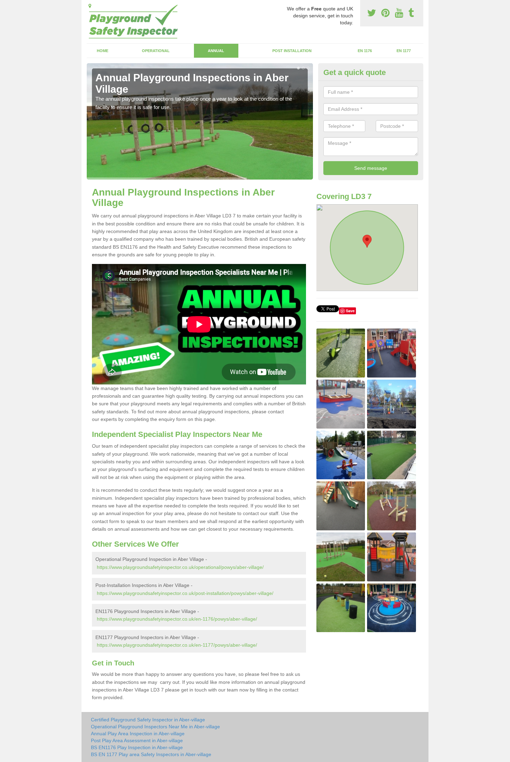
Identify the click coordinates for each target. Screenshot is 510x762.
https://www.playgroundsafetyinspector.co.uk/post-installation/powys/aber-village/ (185, 593)
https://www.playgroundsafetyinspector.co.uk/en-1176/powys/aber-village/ (177, 619)
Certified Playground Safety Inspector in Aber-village (148, 719)
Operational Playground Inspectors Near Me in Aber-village (155, 726)
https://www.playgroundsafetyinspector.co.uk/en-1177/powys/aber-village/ (177, 645)
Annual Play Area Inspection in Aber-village (138, 733)
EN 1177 (404, 51)
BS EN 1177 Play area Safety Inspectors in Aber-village (151, 754)
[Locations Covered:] (89, 5)
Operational (156, 51)
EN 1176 (365, 51)
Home (102, 51)
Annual (216, 51)
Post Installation (292, 51)
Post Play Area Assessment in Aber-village (137, 740)
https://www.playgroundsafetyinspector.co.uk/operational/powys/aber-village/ (180, 567)
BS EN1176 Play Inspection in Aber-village (137, 747)
